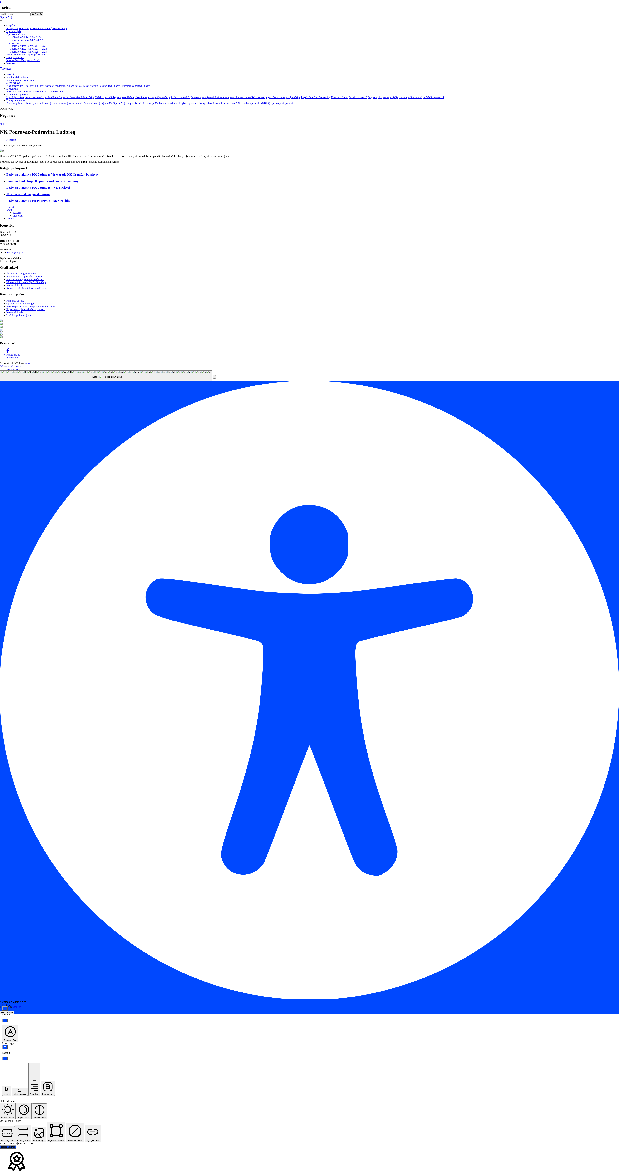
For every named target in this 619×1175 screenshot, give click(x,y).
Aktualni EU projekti (17, 94)
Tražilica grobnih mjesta (18, 315)
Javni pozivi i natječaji (17, 77)
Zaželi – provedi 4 (434, 97)
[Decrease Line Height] (5, 1058)
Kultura (10, 60)
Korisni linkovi (14, 285)
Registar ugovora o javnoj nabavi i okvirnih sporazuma (207, 103)
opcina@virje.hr (15, 252)
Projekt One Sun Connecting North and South (324, 97)
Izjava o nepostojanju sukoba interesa (64, 85)
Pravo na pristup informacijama (22, 103)
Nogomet (11, 139)
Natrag (3, 124)
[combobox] (106, 375)
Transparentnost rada (17, 100)
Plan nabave (12, 85)
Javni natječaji (26, 80)
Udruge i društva (15, 57)
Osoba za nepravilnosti (166, 103)
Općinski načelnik (15, 34)
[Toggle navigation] (1, 20)
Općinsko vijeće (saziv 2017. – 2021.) (29, 45)
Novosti (10, 74)
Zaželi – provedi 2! (180, 97)
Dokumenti (12, 88)
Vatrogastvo (27, 60)
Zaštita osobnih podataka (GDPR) (252, 103)
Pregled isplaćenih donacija (140, 103)
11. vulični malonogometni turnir (28, 194)
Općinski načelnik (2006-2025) (25, 37)
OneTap (17, 1007)
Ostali (37, 60)
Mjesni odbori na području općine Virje (47, 28)
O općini (10, 25)
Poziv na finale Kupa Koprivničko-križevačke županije (42, 181)
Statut (9, 91)
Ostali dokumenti (55, 91)
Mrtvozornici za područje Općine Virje (26, 282)
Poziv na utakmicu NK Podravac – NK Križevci (38, 187)
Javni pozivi (12, 80)
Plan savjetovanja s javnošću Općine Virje (104, 103)
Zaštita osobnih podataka (11, 366)
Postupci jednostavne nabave (137, 85)
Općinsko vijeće (14, 43)
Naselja (10, 28)
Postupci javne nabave (110, 85)
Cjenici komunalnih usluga (20, 303)
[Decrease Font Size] (5, 1020)
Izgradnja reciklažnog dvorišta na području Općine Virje (141, 97)
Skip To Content (8, 1143)
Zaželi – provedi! (104, 97)
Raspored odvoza (15, 300)
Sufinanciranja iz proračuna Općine (24, 276)
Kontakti (10, 63)
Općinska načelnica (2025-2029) (26, 40)
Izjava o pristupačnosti (282, 103)
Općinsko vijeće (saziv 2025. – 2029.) (29, 51)
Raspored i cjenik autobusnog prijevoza (26, 288)
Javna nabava (13, 83)
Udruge (10, 218)
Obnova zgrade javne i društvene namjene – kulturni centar (221, 97)
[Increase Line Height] (5, 1047)
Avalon (28, 363)
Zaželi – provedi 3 (358, 97)
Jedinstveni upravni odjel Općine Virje (25, 54)
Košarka (17, 212)
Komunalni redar (15, 312)
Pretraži (38, 14)
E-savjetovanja (90, 85)
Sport (18, 60)
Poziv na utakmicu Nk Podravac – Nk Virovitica (38, 200)
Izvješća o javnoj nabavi (32, 85)
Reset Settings (8, 1147)
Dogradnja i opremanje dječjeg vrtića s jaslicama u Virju (396, 97)
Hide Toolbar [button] (7, 1012)
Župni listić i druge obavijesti (21, 273)
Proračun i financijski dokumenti (29, 91)
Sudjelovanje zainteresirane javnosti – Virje (61, 103)
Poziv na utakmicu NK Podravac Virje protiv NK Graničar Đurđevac (52, 174)
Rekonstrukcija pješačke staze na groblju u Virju (275, 97)
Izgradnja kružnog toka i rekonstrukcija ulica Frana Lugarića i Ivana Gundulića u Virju (50, 97)
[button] (214, 377)
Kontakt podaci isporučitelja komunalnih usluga (30, 306)
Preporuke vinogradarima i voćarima (25, 279)
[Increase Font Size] (5, 1008)
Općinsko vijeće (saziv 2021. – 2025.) (29, 48)
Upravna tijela (13, 31)
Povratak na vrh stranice (10, 369)
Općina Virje (6, 17)
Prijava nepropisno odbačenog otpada (25, 309)
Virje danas (21, 28)
